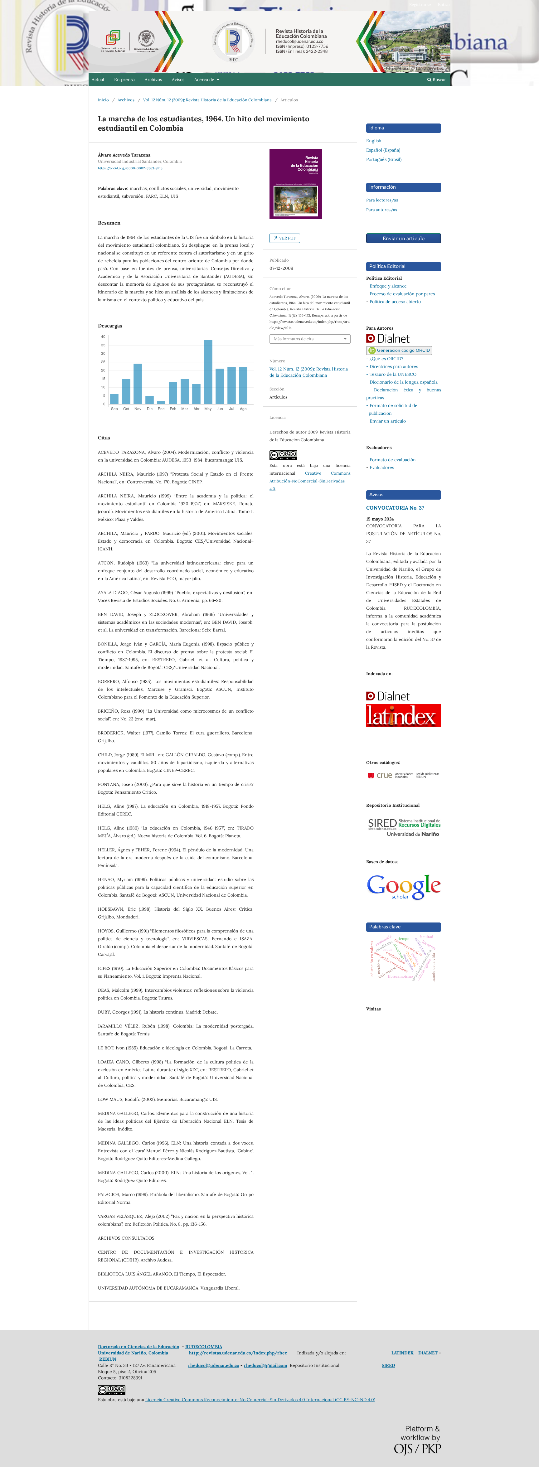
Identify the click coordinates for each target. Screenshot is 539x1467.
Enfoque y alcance (388, 286)
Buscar (438, 79)
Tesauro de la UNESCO (393, 374)
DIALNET (428, 1353)
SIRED (388, 1365)
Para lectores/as (382, 200)
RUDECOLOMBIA (203, 1346)
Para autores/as (381, 209)
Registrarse (420, 4)
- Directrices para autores (392, 366)
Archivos (153, 79)
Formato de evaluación (393, 459)
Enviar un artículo (404, 238)
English (373, 140)
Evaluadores (382, 467)
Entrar (444, 4)
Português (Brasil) (383, 159)
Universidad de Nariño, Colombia (133, 1353)
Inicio (103, 100)
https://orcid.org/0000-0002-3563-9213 (130, 168)
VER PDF (287, 238)
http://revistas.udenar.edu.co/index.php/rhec (237, 1353)
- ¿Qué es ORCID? (384, 358)
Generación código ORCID (403, 350)
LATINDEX (403, 1353)
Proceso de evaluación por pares (402, 294)
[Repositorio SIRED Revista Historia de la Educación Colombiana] (403, 835)
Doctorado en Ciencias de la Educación (138, 1346)
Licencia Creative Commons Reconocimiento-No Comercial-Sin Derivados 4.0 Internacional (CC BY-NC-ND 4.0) (260, 1399)
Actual (98, 79)
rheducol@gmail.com (265, 1365)
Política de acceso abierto (395, 301)
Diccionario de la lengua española (404, 382)
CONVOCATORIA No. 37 (395, 508)
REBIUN (107, 1359)
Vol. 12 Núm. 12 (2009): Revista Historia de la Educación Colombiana (207, 100)
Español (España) (383, 150)
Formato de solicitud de (393, 405)
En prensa (124, 79)
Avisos (178, 79)
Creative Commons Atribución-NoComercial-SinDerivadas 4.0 (310, 481)
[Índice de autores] (395, 342)
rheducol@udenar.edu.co (213, 1365)
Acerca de (205, 79)
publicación (379, 413)
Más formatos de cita (294, 338)
